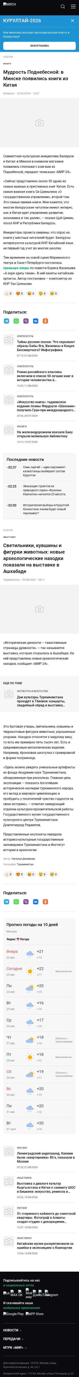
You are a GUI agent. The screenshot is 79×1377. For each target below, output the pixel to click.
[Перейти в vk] (35, 321)
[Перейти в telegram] (6, 321)
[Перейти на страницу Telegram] (51, 1293)
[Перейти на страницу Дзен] (36, 1293)
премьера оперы (16, 268)
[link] (25, 336)
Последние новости (25, 459)
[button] (6, 321)
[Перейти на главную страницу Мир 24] (9, 6)
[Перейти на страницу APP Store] (34, 1316)
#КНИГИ (7, 64)
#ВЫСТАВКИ (9, 537)
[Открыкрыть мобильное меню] (73, 6)
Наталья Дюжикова (23, 858)
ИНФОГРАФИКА (39, 45)
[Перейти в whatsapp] (16, 321)
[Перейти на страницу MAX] (14, 1293)
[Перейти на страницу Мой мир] (29, 1293)
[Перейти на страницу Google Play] (13, 1316)
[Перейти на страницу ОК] (21, 1293)
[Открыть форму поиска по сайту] (63, 6)
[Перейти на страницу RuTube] (43, 1293)
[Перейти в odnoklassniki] (45, 321)
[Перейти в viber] (26, 321)
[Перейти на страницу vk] (6, 1293)
